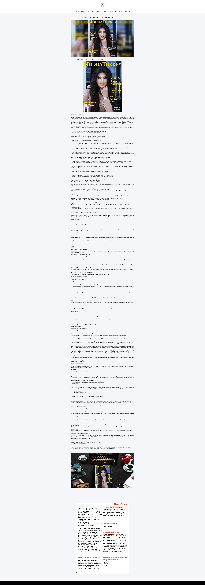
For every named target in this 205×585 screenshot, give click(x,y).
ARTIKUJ (120, 11)
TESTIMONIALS (104, 11)
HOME (77, 11)
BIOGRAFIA (83, 11)
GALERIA (111, 11)
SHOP (126, 11)
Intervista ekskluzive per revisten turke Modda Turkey (87, 59)
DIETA (116, 11)
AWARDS (98, 11)
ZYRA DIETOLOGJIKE (90, 11)
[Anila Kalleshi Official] (102, 4)
